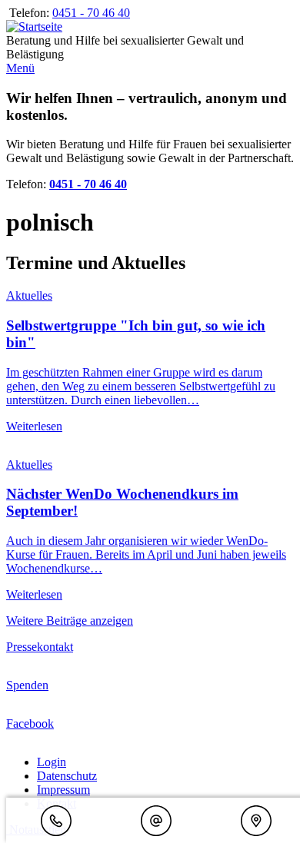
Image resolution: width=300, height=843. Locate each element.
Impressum (63, 789)
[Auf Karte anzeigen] (256, 822)
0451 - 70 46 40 (91, 12)
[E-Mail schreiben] (156, 822)
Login (51, 761)
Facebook (30, 723)
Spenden (27, 685)
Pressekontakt (39, 646)
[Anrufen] (56, 822)
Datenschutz (67, 775)
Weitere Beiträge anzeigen (69, 620)
